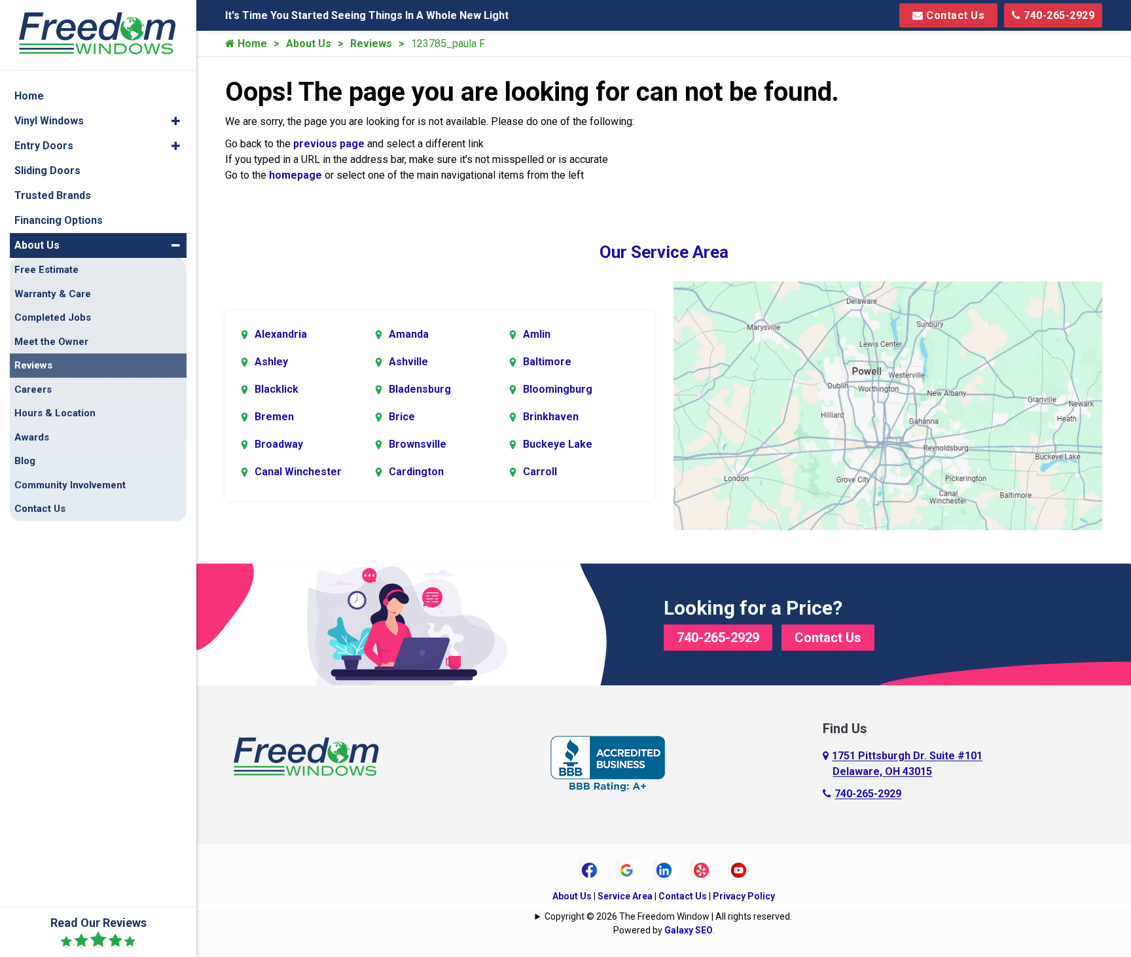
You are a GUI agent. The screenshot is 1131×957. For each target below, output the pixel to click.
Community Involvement (70, 485)
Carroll (540, 471)
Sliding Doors (47, 170)
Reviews (371, 43)
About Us (308, 43)
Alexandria (281, 334)
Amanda (409, 334)
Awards (31, 437)
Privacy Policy (744, 896)
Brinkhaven (551, 416)
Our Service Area (664, 252)
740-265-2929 (1058, 15)
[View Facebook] (589, 869)
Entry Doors (43, 145)
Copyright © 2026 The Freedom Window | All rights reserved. (668, 916)
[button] (176, 121)
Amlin (536, 334)
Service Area (625, 896)
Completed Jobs (52, 317)
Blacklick (276, 389)
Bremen (274, 416)
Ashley (271, 361)
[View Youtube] (738, 869)
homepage (295, 175)
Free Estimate (46, 270)
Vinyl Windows (49, 121)
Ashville (408, 361)
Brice (402, 416)
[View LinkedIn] (664, 869)
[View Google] (626, 869)
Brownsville (417, 444)
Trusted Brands (52, 195)
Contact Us (954, 15)
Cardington (416, 471)
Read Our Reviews (98, 923)
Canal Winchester (298, 471)
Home (251, 43)
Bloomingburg (557, 389)
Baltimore (547, 361)
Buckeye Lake (557, 444)
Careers (33, 389)
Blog (24, 461)
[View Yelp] (701, 869)
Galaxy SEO (688, 930)
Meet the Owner (51, 342)
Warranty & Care (52, 294)
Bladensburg (420, 389)
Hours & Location (55, 413)
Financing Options (58, 220)
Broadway (279, 444)
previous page (329, 143)
